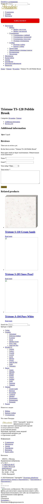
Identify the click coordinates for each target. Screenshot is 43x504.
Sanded (11, 379)
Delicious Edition (15, 336)
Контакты (8, 16)
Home (3, 69)
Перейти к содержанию (9, 2)
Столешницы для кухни (21, 39)
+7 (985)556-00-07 (8, 464)
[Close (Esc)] (2, 485)
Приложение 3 (6, 481)
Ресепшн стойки (19, 44)
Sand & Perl (13, 362)
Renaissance (13, 398)
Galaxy (11, 351)
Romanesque (13, 400)
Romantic (12, 402)
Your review (5, 169)
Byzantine (16, 69)
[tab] (23, 122)
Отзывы (8, 14)
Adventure (12, 334)
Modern (11, 396)
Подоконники (14, 52)
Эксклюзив (13, 54)
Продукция (9, 26)
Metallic (12, 372)
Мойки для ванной (20, 31)
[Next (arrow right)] (4, 487)
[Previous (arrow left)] (2, 487)
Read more (8, 236)
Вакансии (8, 65)
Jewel (11, 340)
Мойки (11, 27)
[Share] (4, 485)
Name (3, 158)
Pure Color (12, 343)
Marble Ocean (14, 341)
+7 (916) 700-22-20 (8, 466)
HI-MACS (8, 347)
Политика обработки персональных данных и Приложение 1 (19, 478)
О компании (9, 12)
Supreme (12, 383)
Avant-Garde (13, 389)
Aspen (11, 370)
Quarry (11, 377)
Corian (7, 330)
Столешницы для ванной (22, 37)
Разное (7, 404)
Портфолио (9, 61)
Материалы (9, 56)
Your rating (5, 166)
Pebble (11, 375)
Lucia (11, 357)
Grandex (8, 332)
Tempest (12, 385)
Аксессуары (13, 48)
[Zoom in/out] (8, 485)
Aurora (11, 349)
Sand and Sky (13, 345)
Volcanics (12, 366)
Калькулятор (9, 58)
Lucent (11, 355)
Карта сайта (9, 452)
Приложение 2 (35, 479)
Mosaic (11, 374)
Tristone (8, 69)
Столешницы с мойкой (21, 35)
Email (3, 162)
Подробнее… (5, 500)
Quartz (11, 360)
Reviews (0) (9, 124)
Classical (12, 394)
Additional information (12, 122)
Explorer (12, 338)
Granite (11, 353)
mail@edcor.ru (7, 468)
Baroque (12, 391)
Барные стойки (18, 46)
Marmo (11, 358)
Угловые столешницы (21, 41)
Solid (11, 364)
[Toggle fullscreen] (6, 485)
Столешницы (14, 33)
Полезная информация (13, 63)
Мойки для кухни (19, 29)
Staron (7, 368)
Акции (7, 60)
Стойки (12, 43)
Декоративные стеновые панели (20, 50)
